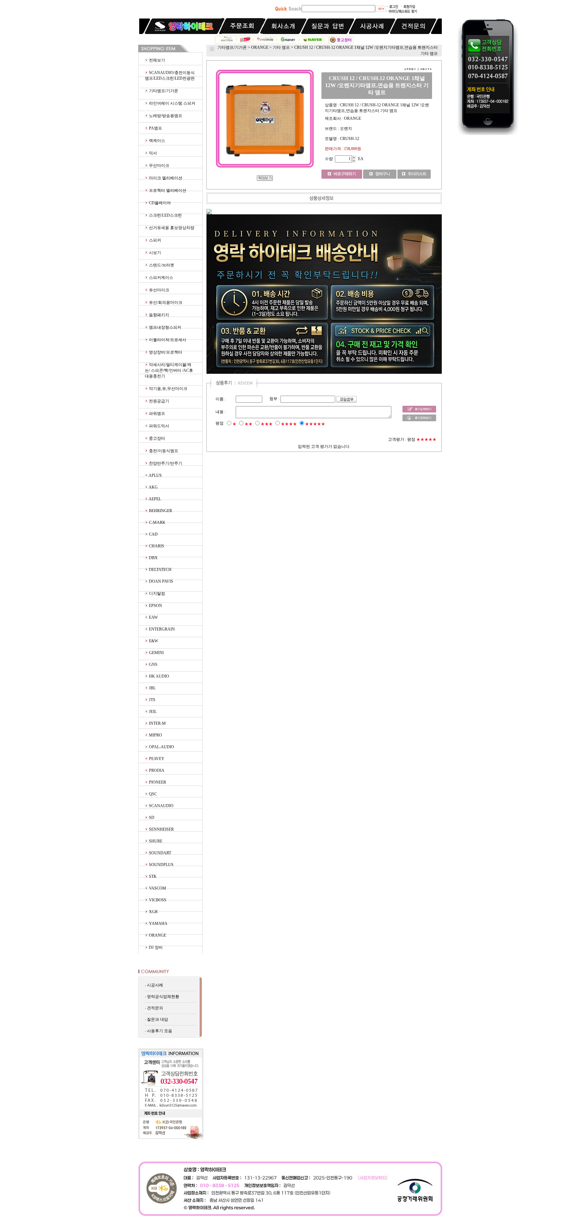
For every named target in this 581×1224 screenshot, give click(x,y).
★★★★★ (315, 424)
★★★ (267, 424)
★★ (248, 424)
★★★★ (289, 424)
